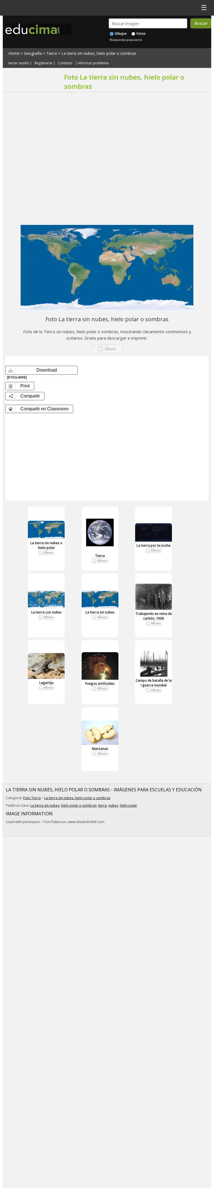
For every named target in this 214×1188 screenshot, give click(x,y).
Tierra (51, 53)
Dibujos (120, 33)
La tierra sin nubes (100, 612)
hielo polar (128, 805)
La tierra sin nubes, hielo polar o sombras (98, 53)
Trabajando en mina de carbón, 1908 (153, 616)
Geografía (33, 53)
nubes (113, 805)
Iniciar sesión (18, 63)
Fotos (141, 33)
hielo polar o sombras (78, 805)
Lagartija (46, 682)
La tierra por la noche (154, 545)
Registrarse (43, 63)
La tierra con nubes (46, 612)
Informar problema (93, 63)
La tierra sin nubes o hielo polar (46, 545)
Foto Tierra (32, 798)
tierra (102, 805)
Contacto (65, 63)
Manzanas (100, 748)
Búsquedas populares (126, 40)
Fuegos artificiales (100, 683)
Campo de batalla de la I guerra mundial (154, 683)
